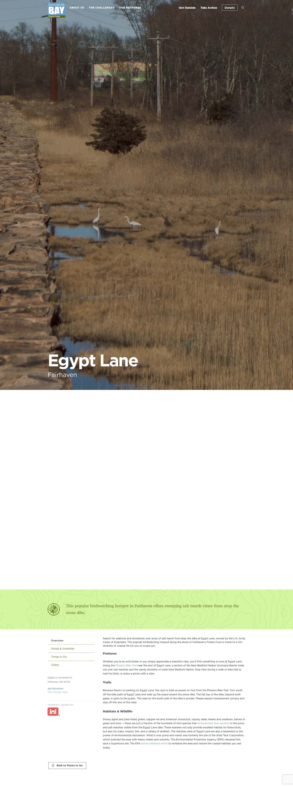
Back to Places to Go (69, 765)
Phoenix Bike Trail (126, 665)
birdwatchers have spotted (213, 723)
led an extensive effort (154, 743)
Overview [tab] (57, 640)
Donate (230, 8)
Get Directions (57, 690)
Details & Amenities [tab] (62, 648)
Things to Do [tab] (59, 656)
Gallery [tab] (55, 664)
